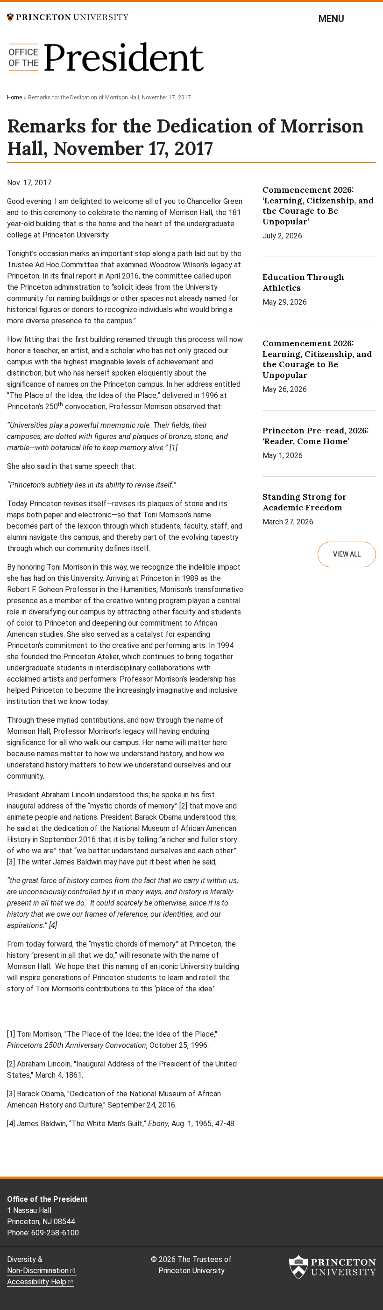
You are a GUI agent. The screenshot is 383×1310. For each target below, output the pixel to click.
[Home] (106, 61)
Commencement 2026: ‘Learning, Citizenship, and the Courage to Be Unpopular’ (318, 205)
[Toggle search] (370, 18)
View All (347, 554)
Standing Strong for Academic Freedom (304, 502)
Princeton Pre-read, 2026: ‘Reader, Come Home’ (315, 435)
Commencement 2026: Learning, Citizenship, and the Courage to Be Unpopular (317, 359)
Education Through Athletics (303, 282)
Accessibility (36, 1281)
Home (14, 97)
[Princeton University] (67, 16)
